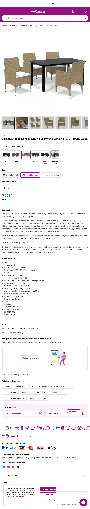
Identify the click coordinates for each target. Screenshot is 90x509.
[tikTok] (18, 467)
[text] (8, 196)
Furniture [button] (6, 386)
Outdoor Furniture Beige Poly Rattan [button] (14, 398)
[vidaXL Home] (38, 11)
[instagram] (8, 467)
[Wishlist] (79, 11)
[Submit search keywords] (85, 18)
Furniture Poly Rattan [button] (39, 386)
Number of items (9, 181)
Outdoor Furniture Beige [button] (31, 392)
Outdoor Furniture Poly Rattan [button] (55, 392)
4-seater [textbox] (7, 188)
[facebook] (4, 467)
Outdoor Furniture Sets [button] (38, 398)
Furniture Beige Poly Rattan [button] (61, 386)
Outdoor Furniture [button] (10, 392)
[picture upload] (58, 358)
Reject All (49, 494)
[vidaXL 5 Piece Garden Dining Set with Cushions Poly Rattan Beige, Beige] (45, 73)
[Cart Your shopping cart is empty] (85, 11)
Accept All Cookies (49, 489)
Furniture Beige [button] (20, 386)
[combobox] (45, 18)
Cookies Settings (49, 500)
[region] (30, 495)
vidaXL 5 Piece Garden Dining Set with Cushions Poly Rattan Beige (45, 139)
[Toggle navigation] (4, 11)
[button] (6, 157)
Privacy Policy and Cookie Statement (20, 496)
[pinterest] (13, 467)
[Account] (73, 11)
